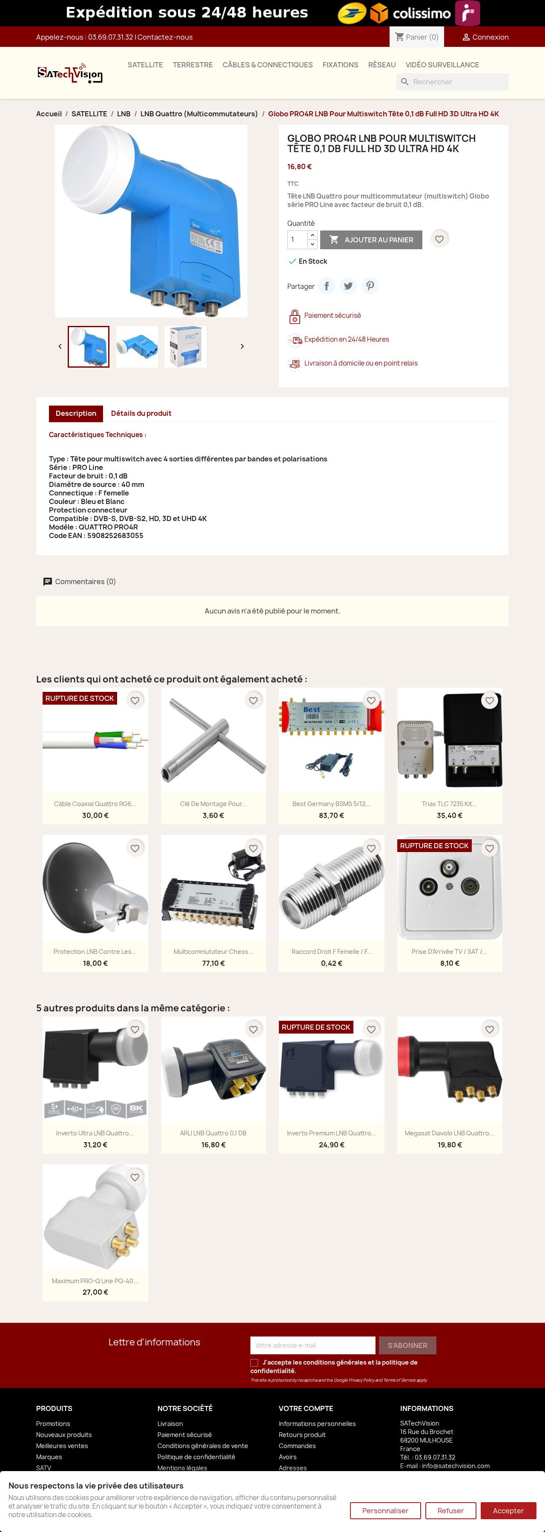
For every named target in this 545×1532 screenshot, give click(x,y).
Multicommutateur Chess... (213, 951)
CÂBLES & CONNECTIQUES (268, 64)
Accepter (508, 1510)
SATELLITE (145, 64)
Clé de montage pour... (213, 804)
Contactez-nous (165, 37)
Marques (49, 1457)
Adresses (293, 1468)
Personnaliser (385, 1510)
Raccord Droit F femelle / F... (332, 951)
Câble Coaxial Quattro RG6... (95, 804)
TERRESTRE (193, 64)
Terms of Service (399, 1380)
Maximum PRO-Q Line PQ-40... (95, 1281)
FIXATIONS (341, 64)
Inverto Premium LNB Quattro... (331, 1133)
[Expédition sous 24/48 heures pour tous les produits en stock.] (272, 13)
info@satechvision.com (456, 1466)
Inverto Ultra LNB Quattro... (95, 1133)
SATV (43, 1468)
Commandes (297, 1446)
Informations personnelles (317, 1424)
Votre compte (306, 1408)
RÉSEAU (382, 64)
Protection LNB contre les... (95, 951)
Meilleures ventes (62, 1446)
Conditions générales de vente (203, 1446)
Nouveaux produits (64, 1435)
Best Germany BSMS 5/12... (331, 804)
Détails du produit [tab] (141, 413)
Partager (326, 285)
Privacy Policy (361, 1380)
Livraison (170, 1424)
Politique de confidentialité (196, 1457)
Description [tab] (76, 413)
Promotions (53, 1424)
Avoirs (288, 1457)
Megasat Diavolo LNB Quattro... (449, 1133)
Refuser (451, 1510)
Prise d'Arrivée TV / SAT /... (450, 951)
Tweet (348, 285)
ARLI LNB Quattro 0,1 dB (213, 1133)
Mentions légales (182, 1468)
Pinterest (370, 285)
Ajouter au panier (371, 239)
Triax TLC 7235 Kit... (449, 804)
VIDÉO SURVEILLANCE (442, 64)
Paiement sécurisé (185, 1435)
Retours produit (302, 1435)
